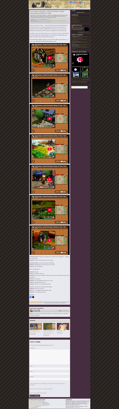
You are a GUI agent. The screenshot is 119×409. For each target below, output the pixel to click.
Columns (39, 8)
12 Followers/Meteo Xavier (34, 401)
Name (31, 366)
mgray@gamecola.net (65, 310)
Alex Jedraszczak (77, 407)
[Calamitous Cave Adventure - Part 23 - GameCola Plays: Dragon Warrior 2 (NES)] (76, 74)
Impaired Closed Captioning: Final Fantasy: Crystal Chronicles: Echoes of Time (48, 332)
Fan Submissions (56, 8)
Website (32, 376)
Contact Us (74, 18)
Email (31, 371)
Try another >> (86, 32)
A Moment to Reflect (77, 26)
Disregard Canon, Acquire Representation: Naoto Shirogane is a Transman (80, 47)
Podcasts (62, 8)
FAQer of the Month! (61, 330)
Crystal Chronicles (41, 20)
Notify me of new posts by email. (38, 392)
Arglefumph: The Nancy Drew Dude (35, 402)
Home (30, 8)
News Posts (44, 8)
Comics (66, 8)
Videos (70, 8)
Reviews (34, 8)
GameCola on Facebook (79, 82)
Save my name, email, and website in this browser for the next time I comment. (47, 384)
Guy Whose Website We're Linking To (36, 403)
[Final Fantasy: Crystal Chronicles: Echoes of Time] (36, 326)
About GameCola (75, 16)
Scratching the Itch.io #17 (84, 44)
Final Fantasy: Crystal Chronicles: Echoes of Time (53, 20)
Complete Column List (76, 20)
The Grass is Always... (40, 21)
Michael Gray (38, 19)
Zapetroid (31, 407)
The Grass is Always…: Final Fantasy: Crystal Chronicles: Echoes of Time (47, 12)
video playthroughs (48, 21)
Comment (32, 348)
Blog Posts (50, 8)
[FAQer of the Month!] (63, 326)
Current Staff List (75, 19)
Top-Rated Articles (75, 22)
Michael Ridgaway (33, 21)
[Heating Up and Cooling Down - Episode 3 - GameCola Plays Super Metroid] (85, 69)
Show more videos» (85, 79)
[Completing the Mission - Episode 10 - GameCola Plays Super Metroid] (76, 69)
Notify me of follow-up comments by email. (41, 388)
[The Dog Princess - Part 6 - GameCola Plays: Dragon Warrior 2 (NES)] (85, 74)
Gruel (73, 39)
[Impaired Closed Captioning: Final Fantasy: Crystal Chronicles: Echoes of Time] (49, 326)
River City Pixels (32, 406)
